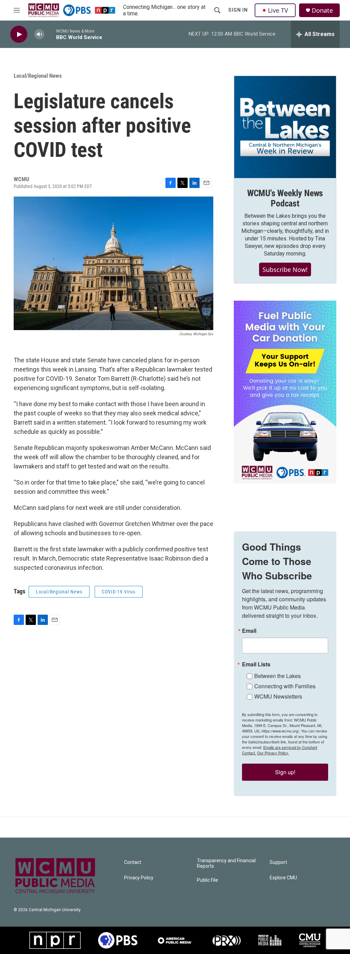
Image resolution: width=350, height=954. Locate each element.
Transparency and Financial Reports (226, 863)
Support (278, 862)
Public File (207, 880)
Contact (132, 862)
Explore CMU (283, 877)
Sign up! (285, 772)
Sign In (238, 10)
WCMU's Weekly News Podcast (285, 198)
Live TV (278, 10)
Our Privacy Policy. (273, 752)
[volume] (39, 34)
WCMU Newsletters (278, 696)
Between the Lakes (277, 676)
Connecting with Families (284, 686)
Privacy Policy (138, 877)
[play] (18, 34)
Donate (322, 10)
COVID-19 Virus (118, 591)
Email (249, 630)
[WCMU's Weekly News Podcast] (285, 127)
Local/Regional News (38, 75)
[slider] (50, 34)
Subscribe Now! (285, 269)
